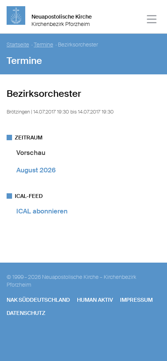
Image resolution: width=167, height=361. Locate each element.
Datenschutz (26, 312)
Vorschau (30, 152)
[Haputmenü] (152, 20)
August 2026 (36, 170)
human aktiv (95, 299)
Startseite (18, 44)
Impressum (136, 299)
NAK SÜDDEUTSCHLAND (38, 299)
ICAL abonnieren (42, 211)
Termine (43, 44)
